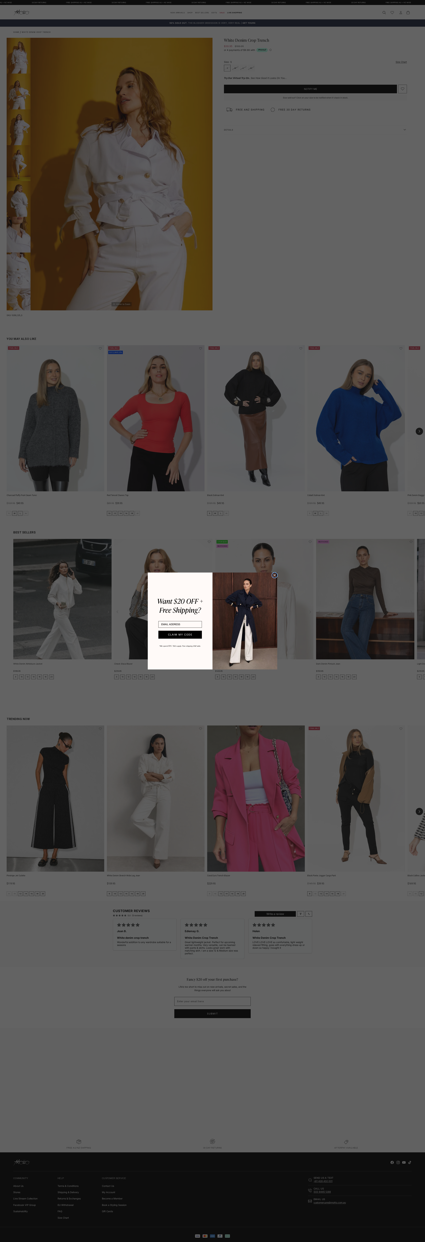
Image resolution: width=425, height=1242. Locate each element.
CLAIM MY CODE (180, 634)
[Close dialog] (274, 575)
